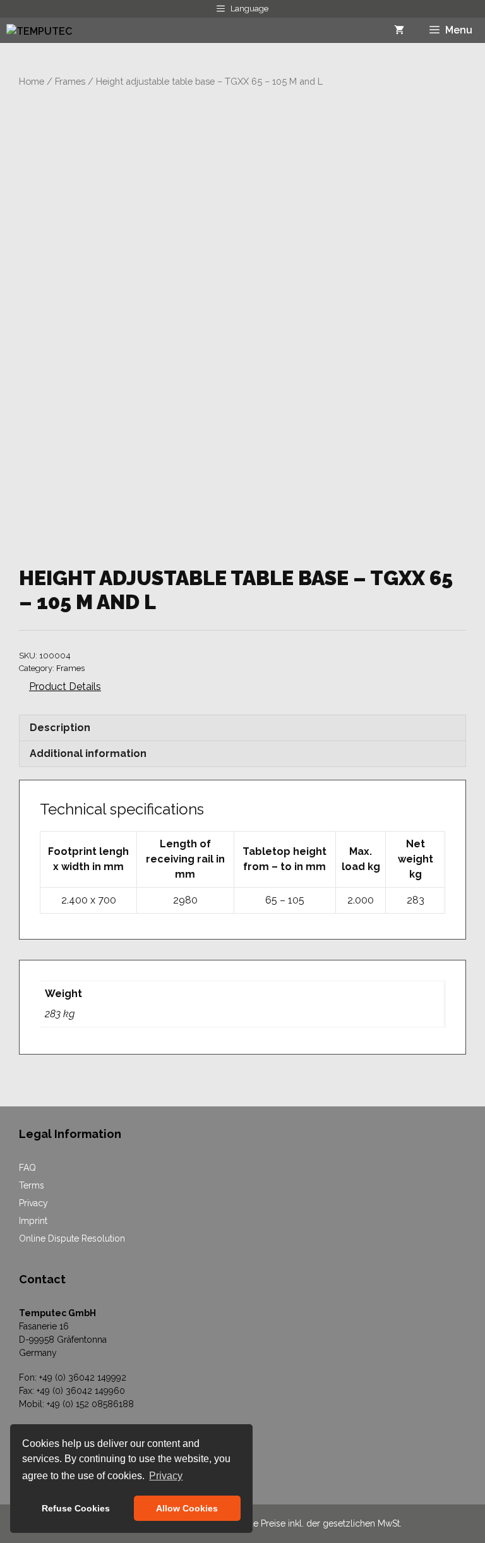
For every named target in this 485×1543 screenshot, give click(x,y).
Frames (70, 81)
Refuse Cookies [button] (76, 1508)
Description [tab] (60, 728)
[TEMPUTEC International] (58, 30)
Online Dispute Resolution (72, 1238)
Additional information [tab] (88, 753)
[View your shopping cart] (399, 30)
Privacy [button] (166, 1475)
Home (31, 81)
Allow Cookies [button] (187, 1508)
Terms (31, 1185)
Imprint (33, 1221)
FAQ (27, 1168)
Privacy (33, 1203)
